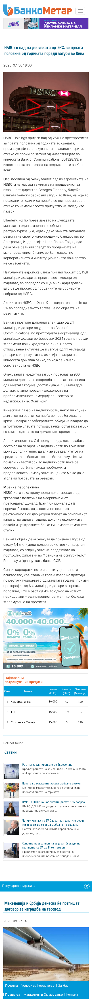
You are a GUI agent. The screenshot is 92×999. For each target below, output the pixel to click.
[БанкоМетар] (37, 10)
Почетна (11, 985)
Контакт (72, 994)
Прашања (12, 994)
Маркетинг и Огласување (43, 994)
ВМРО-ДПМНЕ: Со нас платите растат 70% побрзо (53, 802)
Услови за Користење (37, 985)
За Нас (63, 985)
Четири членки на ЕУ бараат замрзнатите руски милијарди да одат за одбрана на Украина (53, 823)
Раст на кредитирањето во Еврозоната (47, 765)
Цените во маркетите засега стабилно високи (51, 783)
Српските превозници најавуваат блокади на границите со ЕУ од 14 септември (51, 845)
